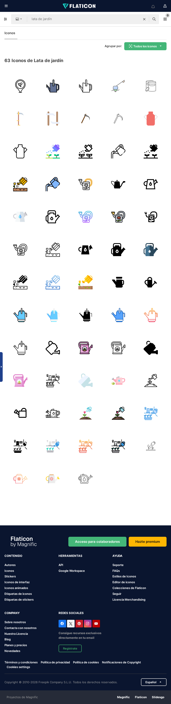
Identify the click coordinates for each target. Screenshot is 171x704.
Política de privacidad (55, 662)
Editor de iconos (123, 582)
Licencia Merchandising (128, 599)
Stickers (10, 576)
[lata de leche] (150, 118)
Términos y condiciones (21, 662)
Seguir (116, 593)
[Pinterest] (79, 623)
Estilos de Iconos (124, 576)
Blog (7, 639)
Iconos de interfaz (17, 582)
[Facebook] (62, 623)
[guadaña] (20, 118)
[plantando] (53, 380)
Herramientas (70, 556)
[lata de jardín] (20, 86)
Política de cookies (86, 662)
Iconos (9, 33)
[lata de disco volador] (150, 86)
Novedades (12, 651)
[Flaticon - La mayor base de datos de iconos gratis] (79, 6)
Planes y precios (15, 645)
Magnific (123, 697)
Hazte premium (147, 541)
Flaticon (141, 697)
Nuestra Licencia (16, 633)
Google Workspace (72, 570)
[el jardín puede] (118, 86)
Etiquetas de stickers (19, 599)
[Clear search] (144, 19)
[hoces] (85, 118)
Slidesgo (158, 697)
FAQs (116, 570)
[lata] (85, 478)
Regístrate (70, 648)
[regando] (150, 446)
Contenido (13, 556)
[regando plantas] (150, 380)
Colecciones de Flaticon (129, 588)
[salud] (118, 282)
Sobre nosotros (15, 622)
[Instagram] (88, 623)
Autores (10, 565)
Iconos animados (16, 588)
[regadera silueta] (118, 184)
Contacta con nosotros (20, 628)
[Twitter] (71, 623)
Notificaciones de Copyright (121, 662)
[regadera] (53, 151)
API (61, 565)
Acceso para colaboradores (97, 541)
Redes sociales (71, 613)
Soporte (118, 565)
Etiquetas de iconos (18, 593)
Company (12, 613)
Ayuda (117, 556)
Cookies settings (18, 667)
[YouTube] (96, 623)
